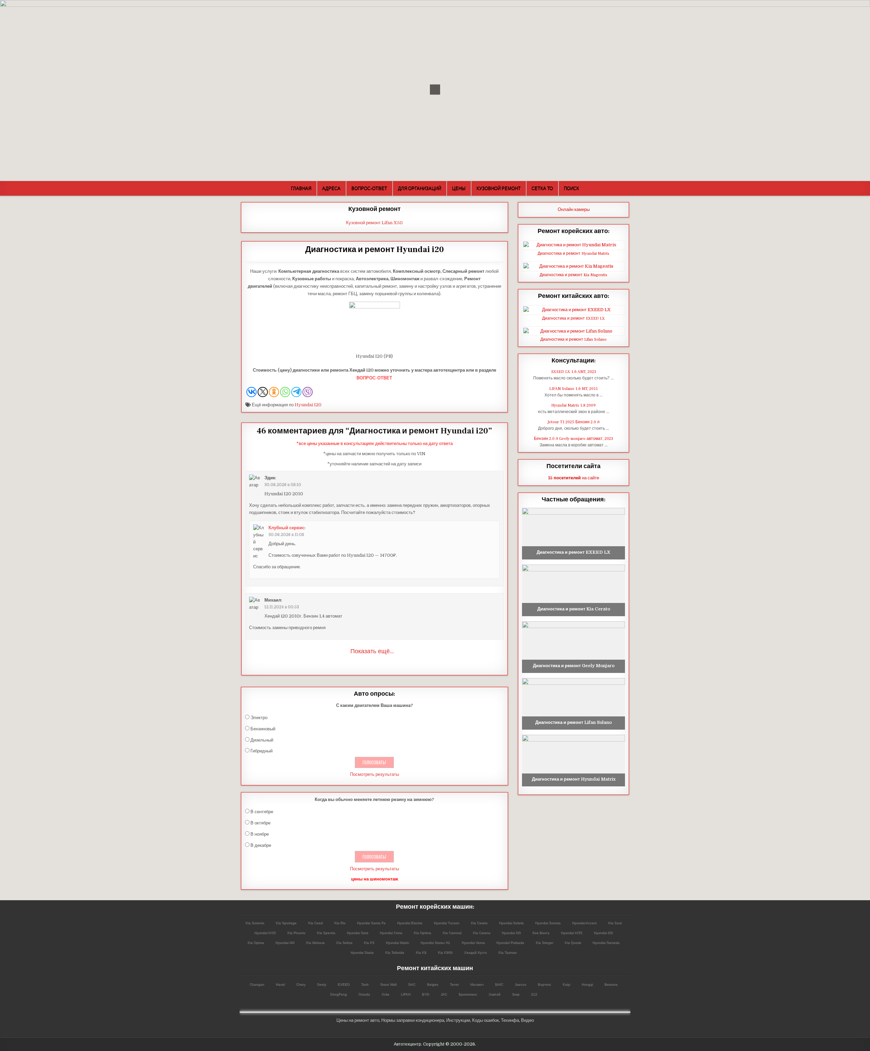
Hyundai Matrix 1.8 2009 (573, 405)
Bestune (610, 984)
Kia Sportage (286, 923)
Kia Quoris (572, 942)
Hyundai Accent (584, 923)
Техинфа (510, 1020)
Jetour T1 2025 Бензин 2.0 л (573, 422)
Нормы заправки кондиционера (412, 1020)
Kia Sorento (254, 923)
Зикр (515, 994)
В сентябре (261, 811)
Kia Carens (481, 932)
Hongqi (587, 984)
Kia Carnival (451, 932)
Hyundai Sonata (547, 923)
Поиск (571, 188)
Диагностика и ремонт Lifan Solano (573, 339)
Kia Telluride (394, 952)
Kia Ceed (315, 923)
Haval (280, 984)
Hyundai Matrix (397, 942)
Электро (258, 717)
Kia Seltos (344, 942)
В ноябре (259, 834)
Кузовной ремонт (498, 188)
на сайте (573, 477)
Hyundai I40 (284, 942)
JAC (443, 994)
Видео (527, 1020)
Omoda (364, 994)
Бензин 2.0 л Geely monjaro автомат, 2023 (573, 438)
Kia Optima (422, 932)
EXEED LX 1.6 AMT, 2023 (573, 371)
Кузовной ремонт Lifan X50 (374, 222)
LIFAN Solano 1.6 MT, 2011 (573, 388)
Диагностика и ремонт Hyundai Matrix (573, 253)
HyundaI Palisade (510, 942)
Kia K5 (369, 942)
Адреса (331, 188)
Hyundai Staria (361, 952)
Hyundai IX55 (571, 932)
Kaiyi (566, 984)
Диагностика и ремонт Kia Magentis (573, 275)
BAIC (499, 984)
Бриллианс (467, 994)
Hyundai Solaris (511, 923)
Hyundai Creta (391, 932)
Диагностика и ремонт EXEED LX (573, 318)
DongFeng (338, 994)
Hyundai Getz (357, 932)
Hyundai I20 (308, 404)
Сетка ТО (542, 188)
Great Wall (388, 984)
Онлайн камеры (574, 209)
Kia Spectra (326, 932)
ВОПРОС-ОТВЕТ (369, 188)
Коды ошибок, (486, 1020)
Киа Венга (540, 932)
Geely (321, 984)
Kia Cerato (479, 923)
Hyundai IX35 (265, 932)
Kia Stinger (544, 942)
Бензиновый (262, 728)
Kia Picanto (296, 932)
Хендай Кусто (475, 952)
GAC (411, 984)
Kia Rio (339, 923)
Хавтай (494, 994)
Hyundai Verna (473, 942)
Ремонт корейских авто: (574, 231)
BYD (425, 994)
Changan (256, 984)
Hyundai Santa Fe (371, 923)
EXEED (343, 984)
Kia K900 (445, 952)
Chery (300, 984)
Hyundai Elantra (409, 923)
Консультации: (574, 360)
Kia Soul (614, 923)
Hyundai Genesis (605, 942)
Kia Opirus (255, 942)
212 (534, 994)
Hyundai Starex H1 (435, 942)
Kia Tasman (507, 952)
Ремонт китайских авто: (573, 296)
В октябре (260, 822)
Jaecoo (520, 984)
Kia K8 (421, 952)
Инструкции (458, 1020)
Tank (364, 984)
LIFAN (405, 994)
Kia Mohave (315, 942)
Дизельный (261, 740)
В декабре (260, 845)
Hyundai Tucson (446, 923)
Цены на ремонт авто (357, 1020)
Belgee (432, 984)
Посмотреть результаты (374, 774)
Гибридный (261, 750)
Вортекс (544, 984)
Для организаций (419, 188)
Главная (301, 188)
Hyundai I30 (511, 932)
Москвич (476, 984)
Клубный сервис (286, 527)
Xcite (385, 994)
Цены (459, 188)
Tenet (454, 984)
